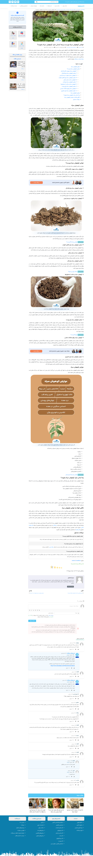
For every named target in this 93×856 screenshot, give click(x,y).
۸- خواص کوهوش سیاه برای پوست (69, 86)
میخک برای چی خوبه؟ (72, 271)
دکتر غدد (61, 836)
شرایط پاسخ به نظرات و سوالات (17, 833)
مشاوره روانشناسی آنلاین (57, 822)
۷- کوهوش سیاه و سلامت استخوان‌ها (69, 84)
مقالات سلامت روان (21, 35)
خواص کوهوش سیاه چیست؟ (73, 69)
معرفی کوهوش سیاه (75, 67)
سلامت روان (41, 828)
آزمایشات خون (40, 825)
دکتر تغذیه (78, 530)
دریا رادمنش (81, 47)
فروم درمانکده (79, 830)
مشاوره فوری (79, 822)
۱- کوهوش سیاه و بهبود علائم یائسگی (69, 71)
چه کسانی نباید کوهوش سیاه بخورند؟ (72, 95)
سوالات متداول (76, 99)
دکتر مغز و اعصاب (59, 828)
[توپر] (30, 610)
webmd (73, 561)
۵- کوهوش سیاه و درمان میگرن (70, 80)
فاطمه (68, 682)
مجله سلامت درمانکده (79, 59)
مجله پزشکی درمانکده (81, 9)
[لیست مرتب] (35, 610)
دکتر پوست (60, 841)
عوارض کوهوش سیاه (75, 93)
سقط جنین (51, 547)
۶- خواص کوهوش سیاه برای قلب (70, 82)
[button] (30, 804)
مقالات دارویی (13, 46)
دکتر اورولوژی (60, 830)
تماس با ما (67, 2)
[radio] (61, 568)
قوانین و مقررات (20, 830)
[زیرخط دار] (34, 610)
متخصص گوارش (59, 825)
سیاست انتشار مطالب (19, 836)
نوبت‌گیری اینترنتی (78, 828)
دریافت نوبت (36, 182)
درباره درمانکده (81, 2)
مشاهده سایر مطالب (70, 586)
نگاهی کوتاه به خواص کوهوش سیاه (72, 97)
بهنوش (68, 655)
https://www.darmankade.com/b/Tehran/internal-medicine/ (63, 666)
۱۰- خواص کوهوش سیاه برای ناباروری (69, 91)
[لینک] (39, 610)
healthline (78, 561)
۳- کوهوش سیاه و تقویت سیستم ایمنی (68, 75)
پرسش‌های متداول (20, 828)
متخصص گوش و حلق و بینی (57, 844)
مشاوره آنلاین (79, 825)
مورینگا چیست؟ (74, 335)
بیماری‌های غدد (40, 830)
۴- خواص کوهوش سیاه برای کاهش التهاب (68, 78)
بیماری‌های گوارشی (40, 833)
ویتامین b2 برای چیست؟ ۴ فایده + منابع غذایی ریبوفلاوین (21, 86)
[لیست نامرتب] (37, 610)
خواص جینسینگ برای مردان (71, 475)
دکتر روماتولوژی (60, 838)
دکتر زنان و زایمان (59, 833)
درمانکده (55, 525)
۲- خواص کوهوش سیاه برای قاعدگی (69, 73)
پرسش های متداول (74, 2)
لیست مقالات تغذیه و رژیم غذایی (62, 9)
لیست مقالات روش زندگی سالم (72, 9)
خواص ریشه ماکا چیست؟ (71, 242)
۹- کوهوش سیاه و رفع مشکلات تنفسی (68, 88)
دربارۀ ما (22, 825)
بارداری (42, 822)
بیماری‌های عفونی (40, 836)
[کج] (32, 610)
